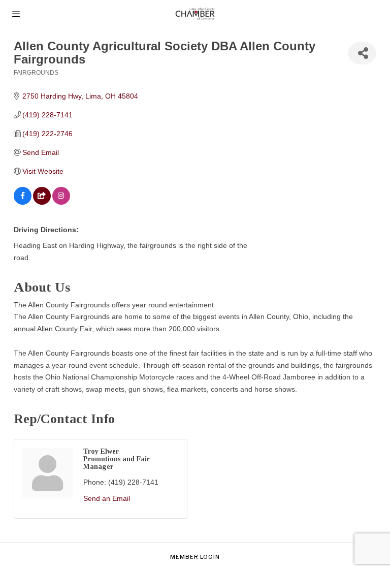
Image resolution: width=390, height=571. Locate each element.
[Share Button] (362, 53)
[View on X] (42, 202)
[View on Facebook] (22, 202)
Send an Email (106, 498)
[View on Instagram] (61, 202)
